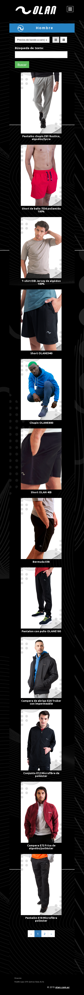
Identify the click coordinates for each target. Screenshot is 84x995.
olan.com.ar (62, 987)
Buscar (22, 65)
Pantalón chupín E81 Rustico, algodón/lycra (41, 137)
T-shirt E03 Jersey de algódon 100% (41, 282)
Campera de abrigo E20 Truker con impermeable (41, 702)
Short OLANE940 (41, 353)
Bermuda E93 (41, 561)
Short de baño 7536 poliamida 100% (41, 210)
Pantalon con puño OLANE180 (41, 631)
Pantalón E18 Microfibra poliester (41, 919)
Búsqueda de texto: (29, 48)
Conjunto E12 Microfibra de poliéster (41, 774)
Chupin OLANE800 (41, 422)
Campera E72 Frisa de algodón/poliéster (41, 847)
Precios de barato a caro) (31, 39)
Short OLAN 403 (41, 492)
